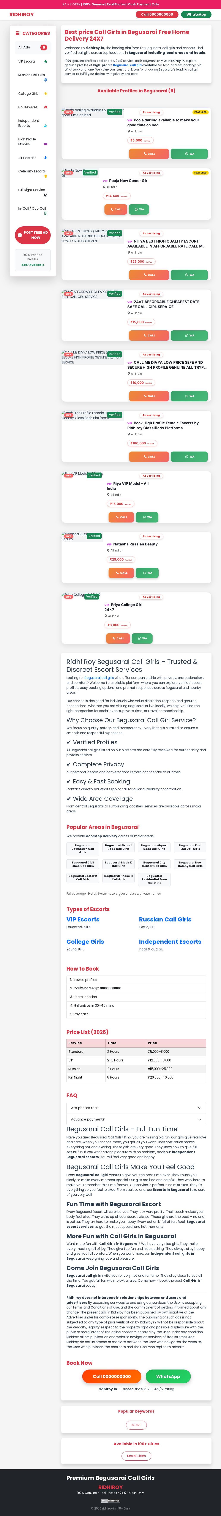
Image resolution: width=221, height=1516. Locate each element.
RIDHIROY (21, 14)
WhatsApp (196, 14)
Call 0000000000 (157, 14)
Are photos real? (85, 1107)
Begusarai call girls (99, 677)
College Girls (28, 93)
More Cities (136, 1455)
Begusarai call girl (127, 65)
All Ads (31, 47)
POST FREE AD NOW (36, 235)
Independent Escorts (28, 123)
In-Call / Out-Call (32, 208)
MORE (136, 1425)
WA (191, 153)
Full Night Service (31, 190)
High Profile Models (27, 141)
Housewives (28, 107)
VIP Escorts (27, 61)
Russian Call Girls (31, 75)
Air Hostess (27, 158)
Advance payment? (88, 1119)
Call (151, 153)
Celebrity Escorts (32, 171)
